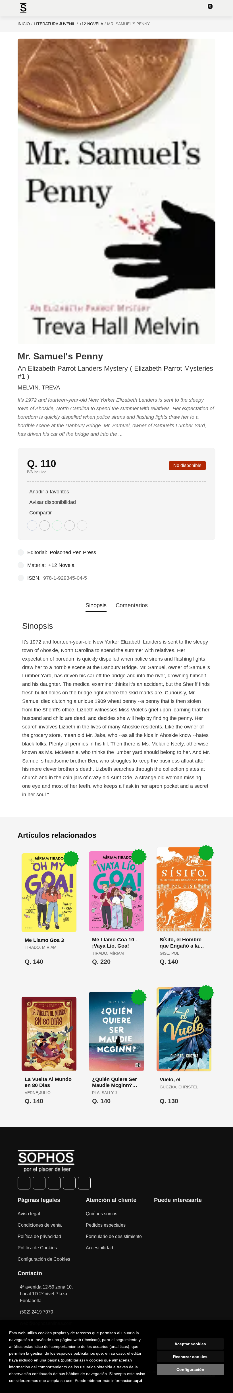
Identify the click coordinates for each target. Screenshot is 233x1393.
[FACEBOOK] (24, 1183)
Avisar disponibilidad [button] (52, 502)
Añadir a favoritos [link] (49, 492)
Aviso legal (29, 1213)
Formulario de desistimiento (114, 1236)
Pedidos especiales (106, 1225)
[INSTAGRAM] (54, 1183)
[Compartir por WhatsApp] (57, 525)
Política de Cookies (37, 1247)
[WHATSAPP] (69, 1183)
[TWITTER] (39, 1183)
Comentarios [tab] (132, 605)
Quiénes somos (101, 1213)
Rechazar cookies (190, 1356)
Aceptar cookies (190, 1344)
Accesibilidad (99, 1247)
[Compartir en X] (44, 525)
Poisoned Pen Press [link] (73, 552)
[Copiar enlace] (82, 525)
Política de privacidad (39, 1236)
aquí (138, 1380)
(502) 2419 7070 (36, 1312)
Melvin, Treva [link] (39, 387)
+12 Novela (91, 24)
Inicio (24, 24)
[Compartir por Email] (70, 525)
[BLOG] (84, 1183)
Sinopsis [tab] (96, 605)
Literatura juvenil (54, 24)
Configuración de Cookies (44, 1259)
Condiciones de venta (40, 1225)
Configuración (190, 1369)
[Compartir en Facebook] (32, 525)
